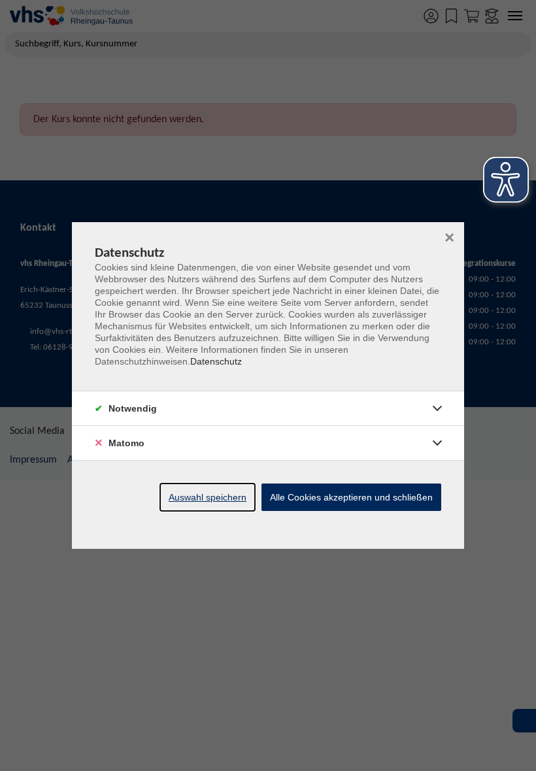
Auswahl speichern (207, 497)
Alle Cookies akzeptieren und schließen (351, 497)
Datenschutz (216, 361)
